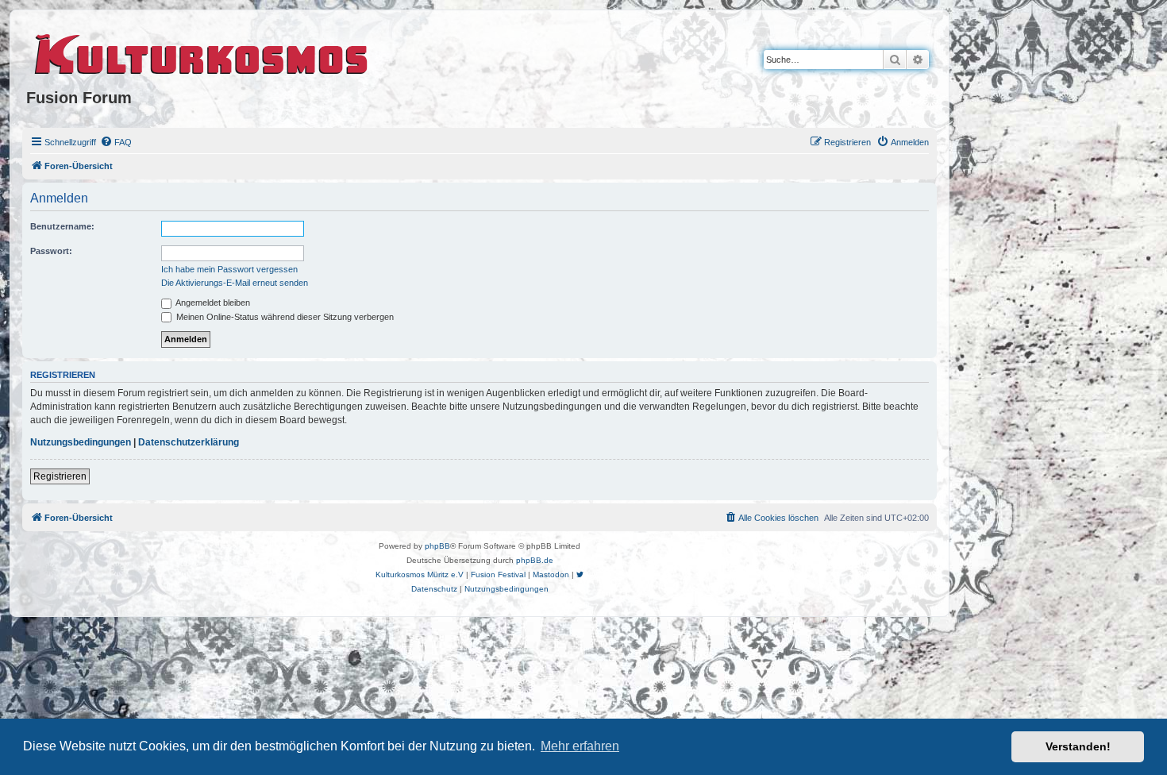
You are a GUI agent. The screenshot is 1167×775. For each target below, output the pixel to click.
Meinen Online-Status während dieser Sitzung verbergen (284, 317)
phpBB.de (534, 560)
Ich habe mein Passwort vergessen (229, 269)
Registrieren (60, 476)
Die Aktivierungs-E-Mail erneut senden (234, 282)
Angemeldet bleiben (212, 302)
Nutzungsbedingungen (80, 442)
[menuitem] (116, 142)
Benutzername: (62, 226)
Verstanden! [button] (1078, 746)
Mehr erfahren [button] (580, 746)
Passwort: (51, 251)
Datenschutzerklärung (188, 442)
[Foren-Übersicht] (202, 51)
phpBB (437, 546)
